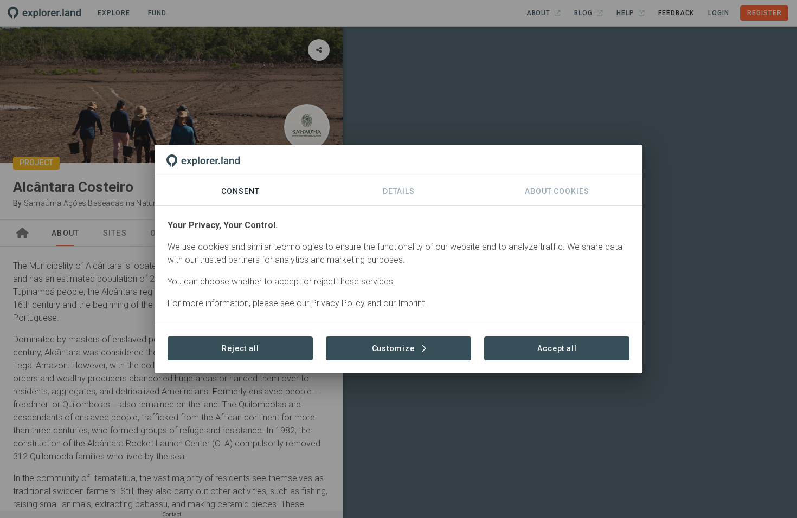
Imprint (411, 303)
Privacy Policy (338, 303)
